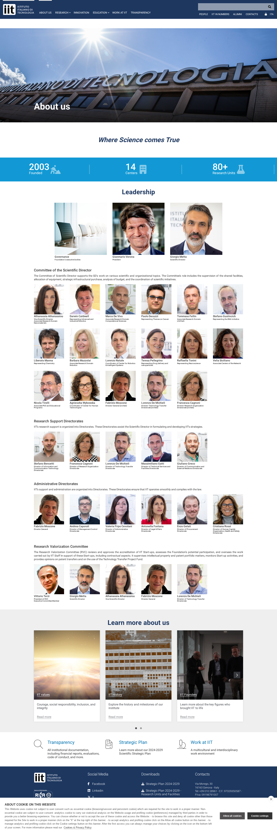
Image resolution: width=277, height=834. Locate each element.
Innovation (81, 12)
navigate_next (237, 675)
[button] (62, 9)
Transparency (141, 12)
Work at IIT (119, 12)
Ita (271, 14)
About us (45, 12)
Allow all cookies (232, 816)
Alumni (237, 14)
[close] (271, 799)
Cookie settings (260, 816)
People (203, 14)
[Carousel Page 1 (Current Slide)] (136, 728)
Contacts (252, 14)
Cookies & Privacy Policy (78, 827)
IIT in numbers (220, 14)
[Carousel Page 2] (141, 728)
